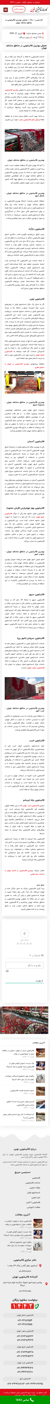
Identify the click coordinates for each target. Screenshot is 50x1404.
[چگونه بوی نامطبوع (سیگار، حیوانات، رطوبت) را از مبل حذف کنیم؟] (40, 1082)
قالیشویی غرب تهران (31, 805)
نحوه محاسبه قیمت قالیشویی (22, 1090)
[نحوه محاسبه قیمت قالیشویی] (40, 1094)
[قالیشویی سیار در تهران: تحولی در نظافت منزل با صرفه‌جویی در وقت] (40, 1056)
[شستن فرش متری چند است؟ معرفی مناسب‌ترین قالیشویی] (40, 1107)
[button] (5, 10)
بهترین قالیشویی (11, 90)
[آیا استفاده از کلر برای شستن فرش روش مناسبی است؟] (40, 1120)
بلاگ (31, 20)
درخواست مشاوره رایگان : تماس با (25, 2)
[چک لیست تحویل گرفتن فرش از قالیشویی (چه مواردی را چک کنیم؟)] (40, 1069)
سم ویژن (17, 1395)
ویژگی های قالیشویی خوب (29, 119)
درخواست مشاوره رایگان (25, 1300)
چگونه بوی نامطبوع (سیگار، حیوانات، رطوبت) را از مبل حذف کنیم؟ (19, 1245)
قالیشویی (38, 20)
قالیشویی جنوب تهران (35, 668)
